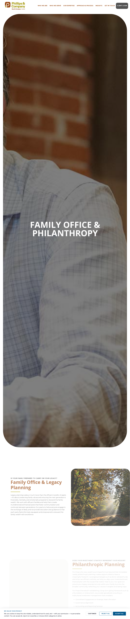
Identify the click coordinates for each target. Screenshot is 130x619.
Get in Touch (110, 5)
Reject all (106, 613)
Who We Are (42, 5)
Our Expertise (69, 5)
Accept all (119, 613)
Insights (99, 5)
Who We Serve (55, 5)
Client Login (122, 5)
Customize (92, 613)
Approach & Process (85, 5)
